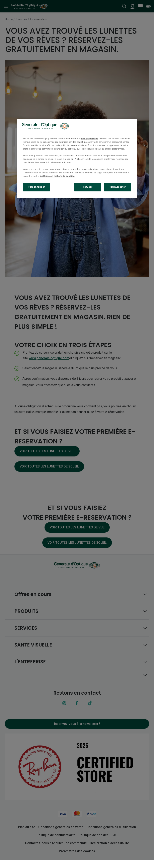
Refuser (87, 187)
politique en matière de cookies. (57, 176)
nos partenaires (89, 138)
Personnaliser (36, 187)
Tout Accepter (117, 187)
